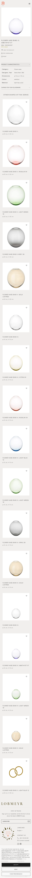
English (19, 830)
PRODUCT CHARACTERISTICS (10, 64)
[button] (16, 22)
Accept (16, 864)
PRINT (4, 56)
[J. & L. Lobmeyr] (3, 3)
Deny (16, 869)
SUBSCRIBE (6, 821)
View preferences (16, 874)
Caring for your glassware (11, 87)
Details (15, 131)
